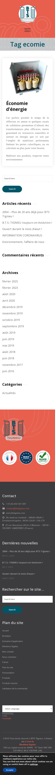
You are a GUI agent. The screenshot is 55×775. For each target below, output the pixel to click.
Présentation (8, 672)
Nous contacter (9, 657)
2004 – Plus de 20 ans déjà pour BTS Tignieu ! (26, 551)
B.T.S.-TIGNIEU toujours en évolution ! (27, 222)
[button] (10, 458)
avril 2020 (8, 300)
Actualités (9, 393)
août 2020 (8, 294)
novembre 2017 (12, 365)
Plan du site (7, 667)
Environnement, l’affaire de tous (23, 242)
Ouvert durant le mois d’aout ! (22, 229)
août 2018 (8, 352)
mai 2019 (8, 345)
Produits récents (10, 683)
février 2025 (10, 281)
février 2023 (10, 287)
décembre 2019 (12, 307)
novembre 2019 (12, 313)
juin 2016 (8, 371)
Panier (5, 662)
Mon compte (8, 651)
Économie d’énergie (17, 106)
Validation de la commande (15, 688)
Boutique (6, 636)
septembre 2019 (13, 326)
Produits (6, 678)
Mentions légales (10, 646)
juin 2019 (8, 339)
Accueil (5, 630)
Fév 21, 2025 (8, 555)
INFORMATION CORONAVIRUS (22, 235)
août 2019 (8, 332)
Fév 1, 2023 (7, 567)
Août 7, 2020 (8, 578)
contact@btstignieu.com (17, 508)
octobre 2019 (11, 320)
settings (34, 764)
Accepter (9, 770)
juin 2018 (8, 358)
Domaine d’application (12, 641)
